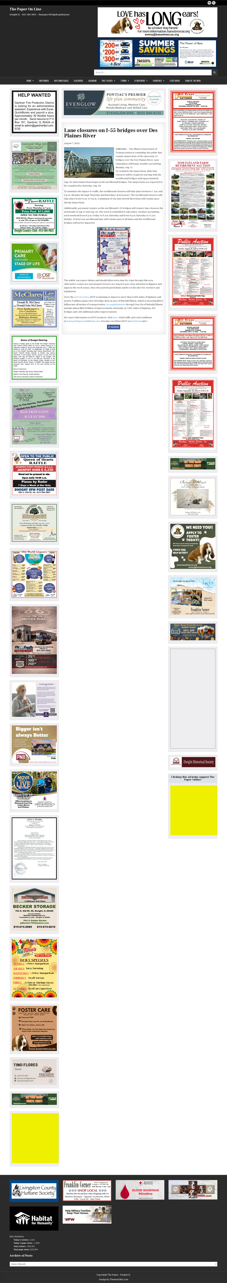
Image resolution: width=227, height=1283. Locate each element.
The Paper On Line (25, 9)
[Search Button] (214, 3)
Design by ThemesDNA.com (113, 1279)
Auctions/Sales (61, 80)
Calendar (92, 80)
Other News (139, 80)
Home (29, 80)
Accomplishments (115, 304)
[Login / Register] (209, 3)
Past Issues (107, 80)
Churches (157, 80)
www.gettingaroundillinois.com (83, 321)
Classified (78, 80)
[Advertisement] (37, 1138)
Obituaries (44, 80)
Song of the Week (193, 80)
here (115, 317)
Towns (123, 80)
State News (175, 80)
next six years (81, 297)
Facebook (136, 321)
